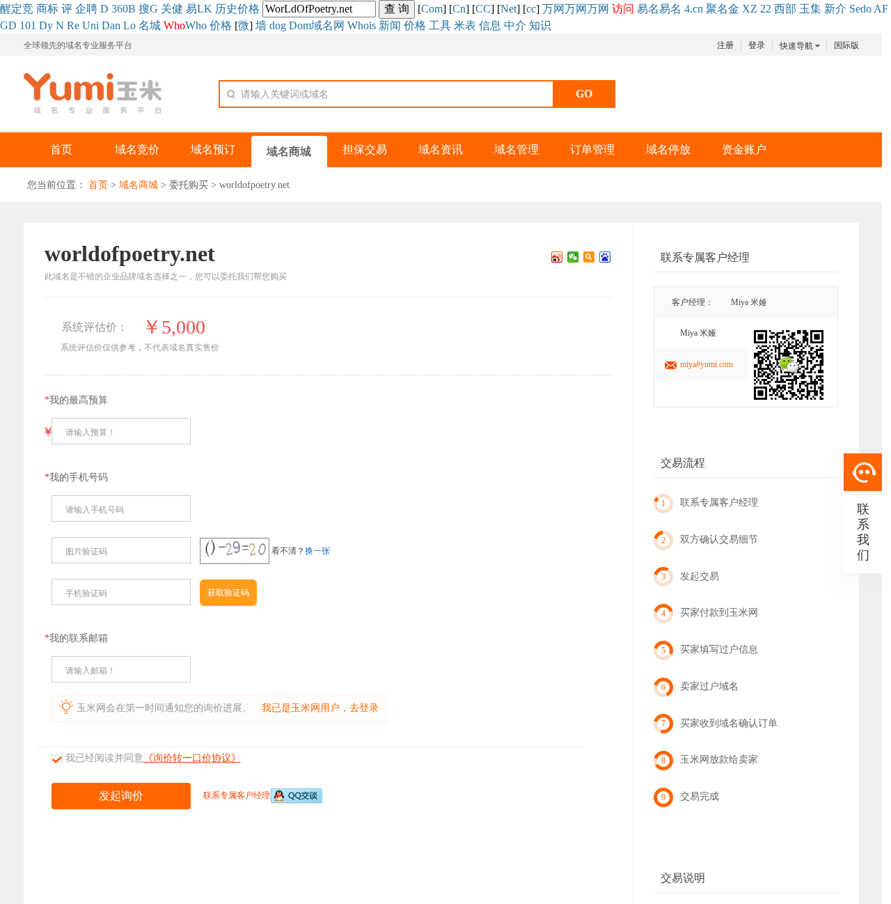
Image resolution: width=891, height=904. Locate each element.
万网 (553, 9)
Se (854, 9)
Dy (46, 25)
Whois (361, 25)
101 (27, 25)
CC (483, 9)
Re (73, 25)
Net (508, 9)
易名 (648, 9)
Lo (129, 25)
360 (119, 9)
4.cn (693, 9)
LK (204, 9)
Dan (111, 25)
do (866, 9)
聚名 (717, 9)
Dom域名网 (317, 25)
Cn (459, 9)
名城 (150, 25)
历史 (226, 9)
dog (277, 25)
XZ (749, 9)
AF (881, 9)
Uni (90, 25)
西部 (785, 9)
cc (531, 9)
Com (432, 9)
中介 (515, 25)
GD (8, 25)
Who (196, 25)
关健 (172, 9)
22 (765, 9)
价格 (248, 9)
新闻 (390, 25)
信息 (490, 25)
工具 (440, 25)
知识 (540, 25)
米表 (465, 25)
